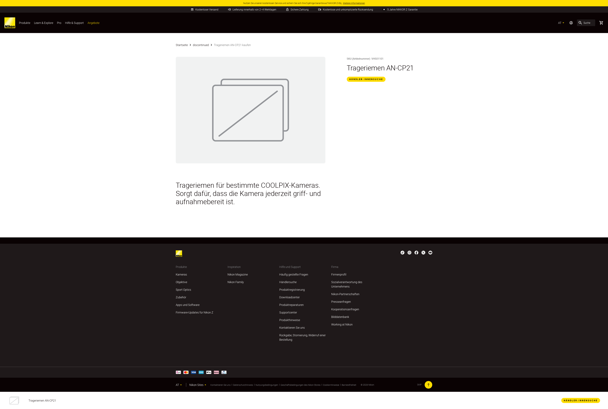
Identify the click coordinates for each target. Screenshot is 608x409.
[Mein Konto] (571, 23)
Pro (59, 23)
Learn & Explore (43, 23)
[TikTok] (402, 252)
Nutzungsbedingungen (267, 384)
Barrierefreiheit (349, 384)
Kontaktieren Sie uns (220, 384)
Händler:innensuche (366, 79)
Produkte (24, 23)
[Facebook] (416, 252)
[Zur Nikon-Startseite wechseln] (9, 22)
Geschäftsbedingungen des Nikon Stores (300, 384)
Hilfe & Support (74, 23)
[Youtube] (430, 252)
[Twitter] (423, 252)
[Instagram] (409, 252)
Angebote (93, 23)
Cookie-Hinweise (331, 384)
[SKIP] (428, 385)
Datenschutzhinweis (243, 384)
